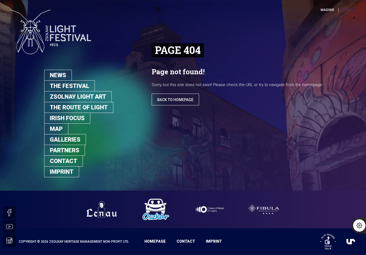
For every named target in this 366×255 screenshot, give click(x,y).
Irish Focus (67, 118)
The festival (69, 86)
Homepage (155, 241)
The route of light (79, 107)
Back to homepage (175, 100)
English (348, 10)
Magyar (327, 10)
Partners (64, 150)
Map (56, 128)
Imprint (61, 171)
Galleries (65, 139)
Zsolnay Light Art (78, 96)
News (58, 75)
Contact (63, 161)
